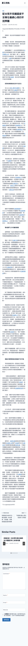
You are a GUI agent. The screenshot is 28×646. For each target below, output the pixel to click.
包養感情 (9, 267)
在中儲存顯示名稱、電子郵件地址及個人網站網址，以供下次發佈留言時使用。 (14, 614)
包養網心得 (5, 54)
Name (5, 595)
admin (5, 24)
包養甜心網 (9, 443)
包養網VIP (15, 315)
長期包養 (12, 441)
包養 (10, 58)
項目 (3, 10)
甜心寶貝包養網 (14, 88)
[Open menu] (24, 3)
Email (5, 602)
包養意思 (15, 183)
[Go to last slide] (4, 543)
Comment (6, 573)
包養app (12, 185)
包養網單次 (18, 125)
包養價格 (21, 215)
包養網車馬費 (19, 388)
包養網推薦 (17, 209)
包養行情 (15, 240)
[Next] (24, 543)
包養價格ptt (19, 129)
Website (5, 610)
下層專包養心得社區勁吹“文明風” (21, 515)
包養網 (12, 77)
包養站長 (11, 190)
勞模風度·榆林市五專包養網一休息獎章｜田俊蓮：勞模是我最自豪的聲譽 (7, 517)
